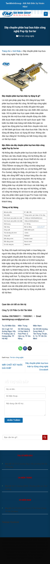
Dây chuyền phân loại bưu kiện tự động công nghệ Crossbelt (36, 366)
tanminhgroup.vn (25, 540)
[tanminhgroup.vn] (21, 14)
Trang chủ (6, 51)
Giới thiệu (17, 51)
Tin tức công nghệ (26, 36)
